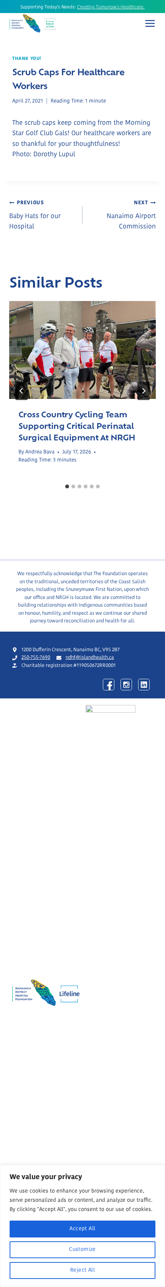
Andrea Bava (39, 452)
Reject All (82, 1270)
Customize (82, 1249)
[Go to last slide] (21, 391)
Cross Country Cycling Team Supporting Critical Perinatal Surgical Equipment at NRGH (76, 425)
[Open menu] (150, 23)
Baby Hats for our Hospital (35, 215)
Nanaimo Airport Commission (131, 215)
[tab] (67, 486)
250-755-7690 (35, 657)
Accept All (82, 1229)
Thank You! (26, 58)
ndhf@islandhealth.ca (90, 657)
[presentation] (82, 350)
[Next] (143, 391)
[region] (82, 1226)
